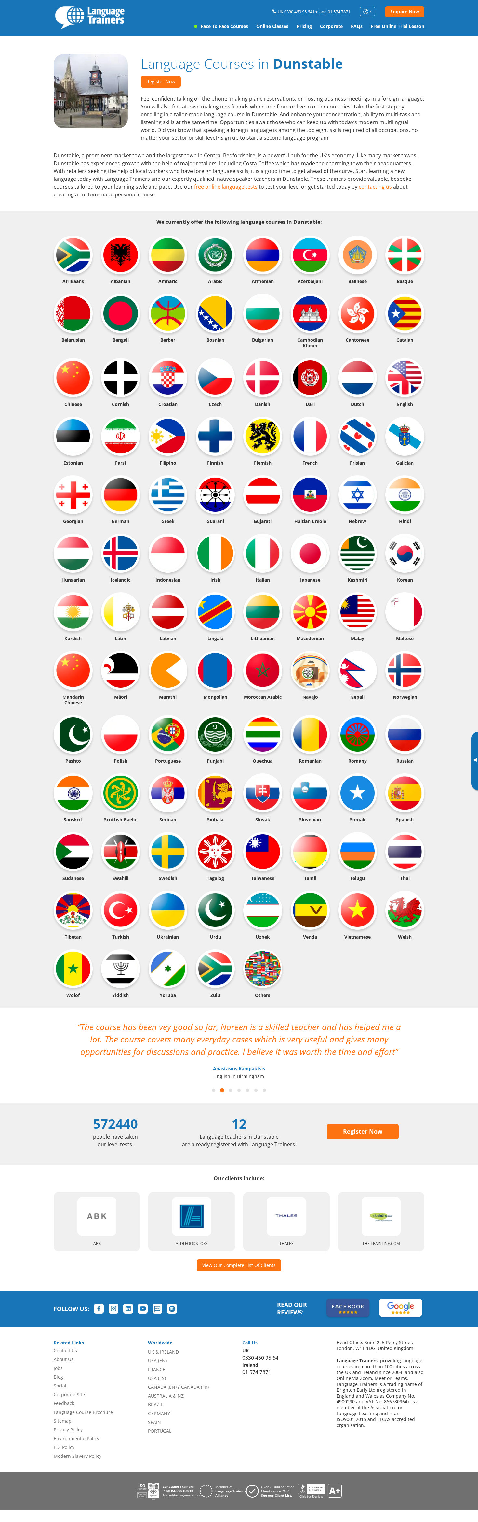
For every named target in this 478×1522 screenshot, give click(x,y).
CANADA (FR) (195, 1387)
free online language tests (226, 186)
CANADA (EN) (162, 1387)
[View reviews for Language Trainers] (319, 1491)
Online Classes (272, 26)
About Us (63, 1359)
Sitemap (63, 1421)
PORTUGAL (159, 1431)
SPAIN (154, 1422)
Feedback (64, 1403)
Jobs (58, 1368)
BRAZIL (155, 1404)
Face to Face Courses (224, 26)
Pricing (304, 26)
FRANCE (156, 1369)
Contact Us (65, 1350)
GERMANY (159, 1413)
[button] (213, 1090)
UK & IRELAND (163, 1352)
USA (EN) (157, 1360)
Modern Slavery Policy (77, 1456)
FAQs (357, 26)
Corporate (331, 26)
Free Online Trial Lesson (397, 26)
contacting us (375, 186)
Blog (58, 1377)
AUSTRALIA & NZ (166, 1396)
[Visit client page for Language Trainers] (272, 1491)
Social (60, 1386)
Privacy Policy (68, 1430)
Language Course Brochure (83, 1412)
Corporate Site (69, 1394)
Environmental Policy (76, 1438)
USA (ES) (157, 1378)
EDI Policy (64, 1447)
